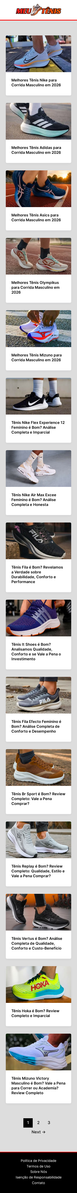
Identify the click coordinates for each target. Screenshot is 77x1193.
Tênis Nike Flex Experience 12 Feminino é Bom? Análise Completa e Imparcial (38, 427)
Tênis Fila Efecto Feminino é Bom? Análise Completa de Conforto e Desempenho (36, 726)
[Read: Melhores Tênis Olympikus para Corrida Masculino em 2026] (38, 256)
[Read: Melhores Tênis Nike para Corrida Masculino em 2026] (38, 53)
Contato (38, 1183)
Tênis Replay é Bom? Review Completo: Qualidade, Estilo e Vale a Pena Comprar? (38, 871)
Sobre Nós (38, 1172)
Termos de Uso (38, 1166)
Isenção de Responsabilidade (38, 1177)
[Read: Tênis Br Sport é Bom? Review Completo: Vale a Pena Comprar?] (38, 767)
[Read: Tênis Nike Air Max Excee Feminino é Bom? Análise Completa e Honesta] (38, 468)
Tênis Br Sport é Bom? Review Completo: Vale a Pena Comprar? (38, 799)
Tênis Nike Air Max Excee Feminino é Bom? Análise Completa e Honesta (33, 500)
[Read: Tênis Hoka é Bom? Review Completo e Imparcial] (38, 984)
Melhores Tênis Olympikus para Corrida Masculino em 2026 (35, 287)
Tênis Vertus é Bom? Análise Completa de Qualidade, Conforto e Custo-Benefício (36, 943)
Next (39, 1131)
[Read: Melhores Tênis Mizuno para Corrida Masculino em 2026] (38, 328)
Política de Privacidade (38, 1161)
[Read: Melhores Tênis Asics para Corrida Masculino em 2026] (38, 188)
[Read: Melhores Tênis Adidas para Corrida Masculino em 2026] (38, 121)
